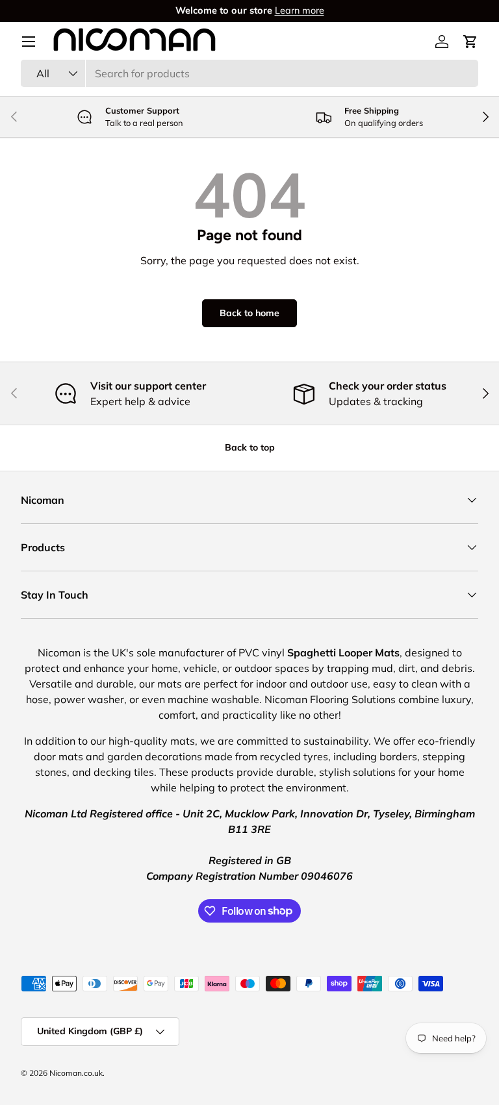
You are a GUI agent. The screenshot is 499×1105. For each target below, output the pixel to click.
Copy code (299, 589)
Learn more (299, 10)
